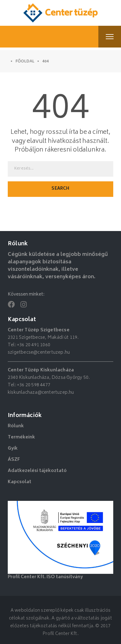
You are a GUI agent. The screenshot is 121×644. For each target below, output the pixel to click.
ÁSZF (14, 460)
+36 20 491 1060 (33, 345)
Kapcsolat (19, 482)
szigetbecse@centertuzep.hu (39, 352)
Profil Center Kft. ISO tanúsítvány (45, 577)
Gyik (13, 448)
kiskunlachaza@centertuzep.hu (41, 393)
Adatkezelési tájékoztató (37, 471)
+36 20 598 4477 (33, 385)
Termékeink (21, 437)
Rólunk (16, 426)
